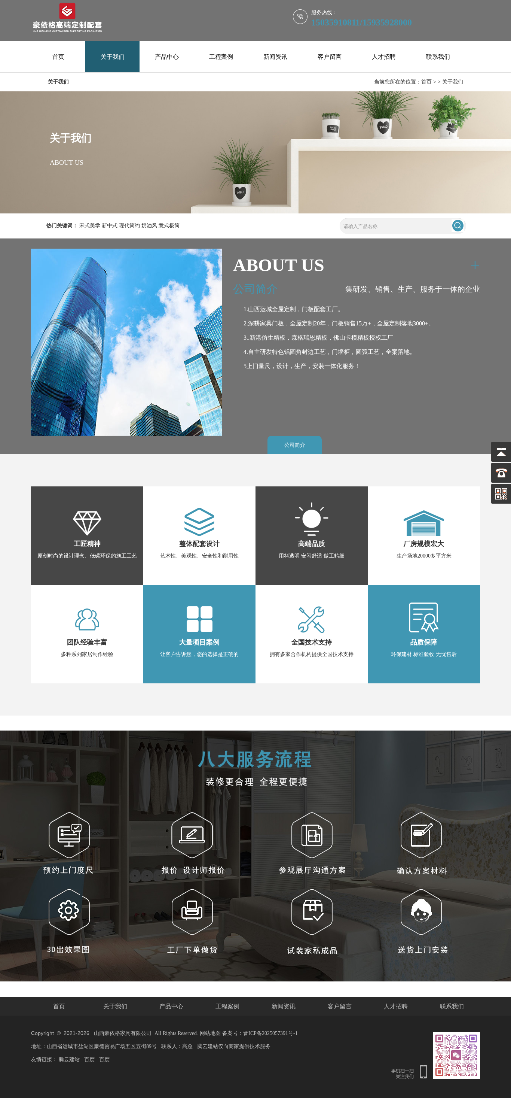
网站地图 (210, 1033)
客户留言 (330, 57)
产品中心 (167, 57)
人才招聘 (384, 57)
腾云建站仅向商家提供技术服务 (233, 1046)
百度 (89, 1059)
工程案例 (221, 57)
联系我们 (438, 57)
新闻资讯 (275, 57)
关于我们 (113, 57)
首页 (58, 57)
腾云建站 (69, 1059)
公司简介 (294, 445)
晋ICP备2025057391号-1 (270, 1033)
